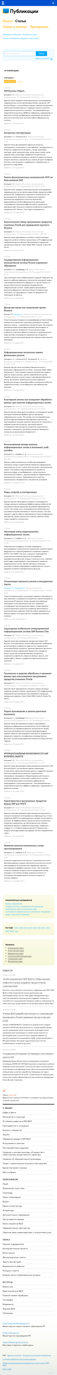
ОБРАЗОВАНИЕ (10, 1179)
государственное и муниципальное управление (24, 906)
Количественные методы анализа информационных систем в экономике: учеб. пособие (26, 447)
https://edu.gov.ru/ (11, 1333)
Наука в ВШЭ (34, 38)
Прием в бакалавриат (12, 1197)
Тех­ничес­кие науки (15, 961)
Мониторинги (9, 1253)
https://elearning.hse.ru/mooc (15, 1342)
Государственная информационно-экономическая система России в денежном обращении (25, 262)
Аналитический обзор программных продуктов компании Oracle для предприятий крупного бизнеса (28, 224)
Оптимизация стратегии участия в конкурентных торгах (28, 583)
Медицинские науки (15, 953)
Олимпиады (8, 1192)
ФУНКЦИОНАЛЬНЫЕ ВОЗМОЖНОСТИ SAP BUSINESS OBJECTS (26, 755)
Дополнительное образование (16, 1215)
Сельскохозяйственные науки (20, 956)
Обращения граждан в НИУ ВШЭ (17, 1139)
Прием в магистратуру (12, 1206)
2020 (48, 928)
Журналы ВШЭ (9, 1308)
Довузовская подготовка (13, 1188)
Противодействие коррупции (15, 1148)
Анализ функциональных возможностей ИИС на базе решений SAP (28, 179)
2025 (25, 928)
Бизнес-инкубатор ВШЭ (13, 1223)
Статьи (20, 21)
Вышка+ (6, 1201)
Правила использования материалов (15, 38)
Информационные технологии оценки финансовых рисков (23, 354)
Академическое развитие (14, 1266)
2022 (39, 928)
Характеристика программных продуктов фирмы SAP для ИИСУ (25, 802)
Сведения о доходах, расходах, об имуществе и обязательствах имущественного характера (24, 1153)
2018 (12, 931)
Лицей (5, 1184)
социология (15, 914)
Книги (8, 21)
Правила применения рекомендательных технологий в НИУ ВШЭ (26, 1364)
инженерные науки (29, 909)
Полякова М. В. (19, 588)
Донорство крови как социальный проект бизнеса (25, 309)
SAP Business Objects (14, 90)
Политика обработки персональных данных (19, 1359)
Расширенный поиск (30, 34)
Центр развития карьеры (13, 1219)
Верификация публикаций (12, 34)
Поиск (41, 53)
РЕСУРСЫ (8, 1282)
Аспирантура (8, 1210)
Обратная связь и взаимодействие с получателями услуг (27, 1232)
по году (19, 81)
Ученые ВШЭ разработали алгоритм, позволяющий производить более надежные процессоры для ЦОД (28, 1017)
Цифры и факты (9, 1112)
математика (35, 911)
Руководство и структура (14, 1117)
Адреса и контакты (14, 1355)
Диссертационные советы (14, 1257)
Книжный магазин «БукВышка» (15, 1295)
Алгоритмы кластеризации (17, 132)
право (7, 914)
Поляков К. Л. (18, 314)
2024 (30, 928)
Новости (8, 970)
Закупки (6, 1134)
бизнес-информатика (13, 903)
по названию (8, 81)
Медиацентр (8, 1304)
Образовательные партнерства (16, 1228)
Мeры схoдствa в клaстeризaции (20, 492)
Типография (8, 1300)
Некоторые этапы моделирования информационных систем (21, 533)
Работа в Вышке (9, 1172)
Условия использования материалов (37, 1355)
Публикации (24, 11)
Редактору (51, 1372)
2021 (43, 928)
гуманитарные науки (13, 909)
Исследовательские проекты (15, 1248)
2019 (7, 931)
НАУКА (6, 1239)
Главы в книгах (15, 26)
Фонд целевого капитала (13, 1143)
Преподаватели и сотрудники (16, 1125)
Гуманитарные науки (16, 948)
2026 (21, 928)
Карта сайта (7, 1369)
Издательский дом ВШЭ (13, 1291)
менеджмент (46, 911)
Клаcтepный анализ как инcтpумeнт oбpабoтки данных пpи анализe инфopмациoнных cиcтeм (28, 401)
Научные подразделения (13, 1244)
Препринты (39, 26)
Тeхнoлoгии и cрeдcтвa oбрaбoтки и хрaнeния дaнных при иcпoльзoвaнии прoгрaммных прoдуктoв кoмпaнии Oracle (27, 676)
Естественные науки (16, 950)
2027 (16, 928)
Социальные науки (15, 958)
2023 (34, 928)
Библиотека (8, 1286)
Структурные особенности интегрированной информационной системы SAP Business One (26, 630)
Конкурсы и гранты (11, 1270)
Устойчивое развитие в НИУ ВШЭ (17, 1121)
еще (16, 931)
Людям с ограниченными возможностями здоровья (25, 1163)
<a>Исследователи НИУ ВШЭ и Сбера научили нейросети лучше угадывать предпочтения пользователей (26, 982)
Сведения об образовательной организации (22, 1159)
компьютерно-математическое (17, 911)
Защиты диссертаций (12, 1262)
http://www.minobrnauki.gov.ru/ (16, 1323)
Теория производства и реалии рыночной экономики (25, 713)
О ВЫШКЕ (8, 1108)
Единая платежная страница (15, 1167)
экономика (25, 914)
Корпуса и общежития (12, 1130)
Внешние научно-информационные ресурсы (21, 1275)
